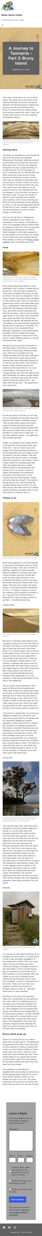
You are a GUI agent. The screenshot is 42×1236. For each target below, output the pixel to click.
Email (21, 1156)
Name (12, 1156)
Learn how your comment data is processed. (19, 1212)
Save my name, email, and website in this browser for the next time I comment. (21, 1171)
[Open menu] (2, 25)
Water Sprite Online (11, 15)
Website (29, 1156)
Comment (14, 1129)
